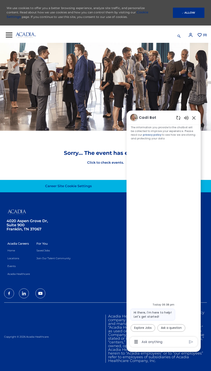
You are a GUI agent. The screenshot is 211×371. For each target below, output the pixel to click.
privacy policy (152, 134)
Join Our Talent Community (53, 258)
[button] (191, 35)
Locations (13, 258)
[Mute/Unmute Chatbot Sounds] (186, 118)
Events (11, 266)
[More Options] (136, 341)
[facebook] (9, 293)
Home (11, 250)
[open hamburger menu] (9, 35)
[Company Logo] (26, 35)
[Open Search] (179, 36)
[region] (164, 229)
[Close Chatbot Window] (194, 118)
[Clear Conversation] (178, 117)
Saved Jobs (43, 250)
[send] (191, 341)
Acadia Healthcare (18, 273)
